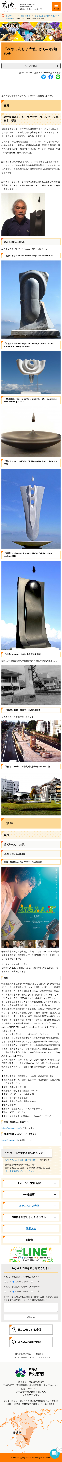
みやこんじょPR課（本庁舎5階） (21, 1160)
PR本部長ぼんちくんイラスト (29, 1217)
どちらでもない (22, 1281)
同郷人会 (31, 1228)
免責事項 (40, 1354)
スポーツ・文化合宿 (29, 1183)
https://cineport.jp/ (9, 1140)
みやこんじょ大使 (42, 16)
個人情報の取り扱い (23, 1354)
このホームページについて (23, 1357)
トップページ (11, 16)
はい (9, 1281)
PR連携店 (29, 1194)
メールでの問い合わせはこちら (20, 1171)
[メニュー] (56, 6)
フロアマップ (31, 1395)
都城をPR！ (25, 16)
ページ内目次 (31, 66)
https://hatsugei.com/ (10, 1128)
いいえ (36, 1281)
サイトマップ (44, 1357)
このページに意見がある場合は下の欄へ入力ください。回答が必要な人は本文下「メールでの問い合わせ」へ (31, 1298)
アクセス (52, 1385)
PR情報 (29, 1239)
